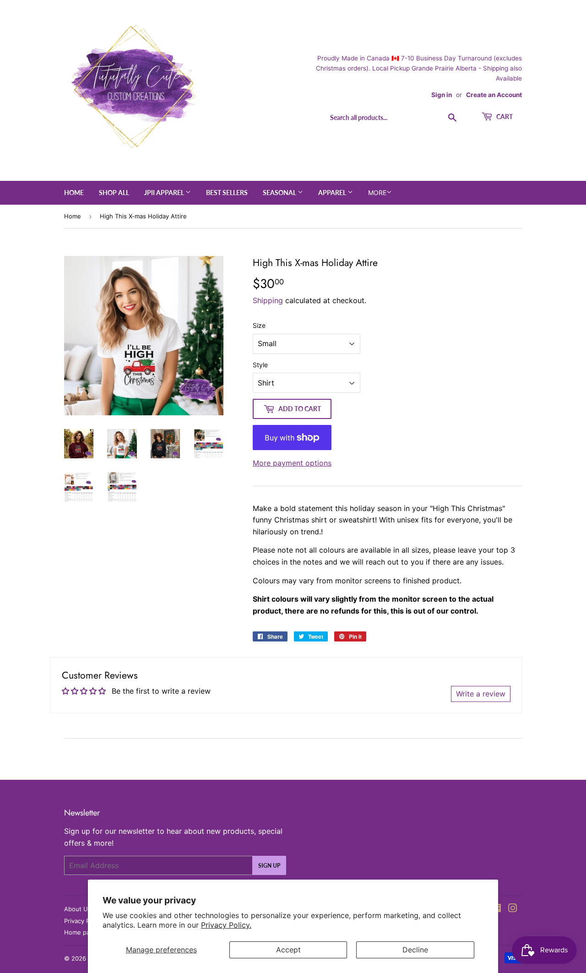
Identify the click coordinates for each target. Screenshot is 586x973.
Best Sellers (227, 192)
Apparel (332, 192)
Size (259, 325)
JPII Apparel (164, 192)
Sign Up (269, 865)
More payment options (292, 462)
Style (260, 365)
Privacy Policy (83, 920)
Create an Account (494, 94)
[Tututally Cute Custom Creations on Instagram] (512, 908)
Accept (288, 949)
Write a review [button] (480, 693)
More (377, 192)
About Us (77, 909)
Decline (415, 949)
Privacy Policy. (226, 925)
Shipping (268, 300)
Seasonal (280, 192)
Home (74, 192)
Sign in (441, 94)
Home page (80, 932)
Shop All (114, 192)
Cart (504, 116)
